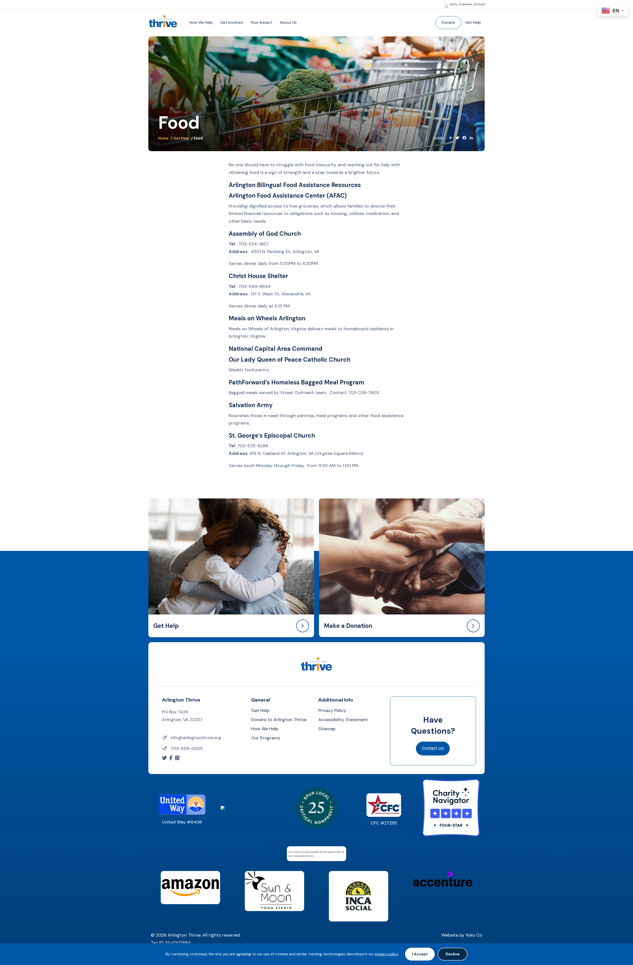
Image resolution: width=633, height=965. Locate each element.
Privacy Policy (332, 710)
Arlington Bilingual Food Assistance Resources (295, 185)
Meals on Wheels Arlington (267, 318)
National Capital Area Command (275, 349)
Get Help (473, 22)
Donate (448, 22)
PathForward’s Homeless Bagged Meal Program (296, 382)
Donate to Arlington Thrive (278, 720)
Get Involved (231, 22)
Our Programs (265, 738)
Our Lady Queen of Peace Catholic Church (289, 359)
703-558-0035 (187, 749)
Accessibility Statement (343, 720)
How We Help (201, 22)
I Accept (420, 954)
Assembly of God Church (265, 233)
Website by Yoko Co (461, 935)
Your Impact (261, 22)
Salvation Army (251, 405)
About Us (288, 22)
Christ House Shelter (258, 276)
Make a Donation (348, 626)
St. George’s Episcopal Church (272, 435)
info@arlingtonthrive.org (196, 738)
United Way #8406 (182, 822)
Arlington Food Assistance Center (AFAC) (288, 195)
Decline (453, 954)
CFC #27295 (384, 823)
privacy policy (386, 954)
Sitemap (327, 729)
